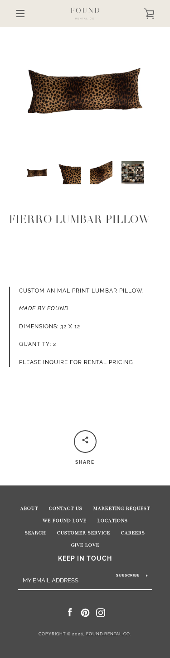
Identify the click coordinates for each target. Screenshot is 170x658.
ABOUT (29, 508)
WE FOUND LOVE (65, 521)
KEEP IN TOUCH (85, 558)
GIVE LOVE (85, 545)
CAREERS (133, 533)
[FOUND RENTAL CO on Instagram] (100, 612)
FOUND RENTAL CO (108, 634)
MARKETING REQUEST (121, 508)
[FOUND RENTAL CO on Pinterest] (85, 612)
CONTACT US (66, 508)
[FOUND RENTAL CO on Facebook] (69, 612)
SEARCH (35, 533)
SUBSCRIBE (128, 575)
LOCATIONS (112, 521)
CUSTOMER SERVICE (83, 533)
